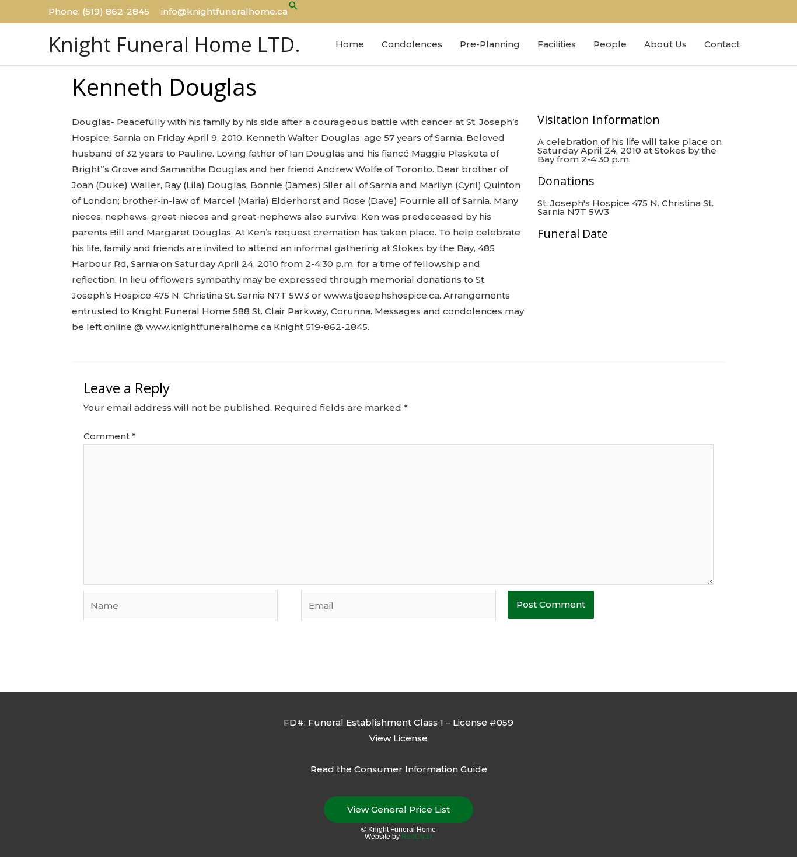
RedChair (416, 836)
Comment (109, 436)
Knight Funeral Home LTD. (174, 44)
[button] (293, 5)
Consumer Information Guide (420, 769)
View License (398, 738)
